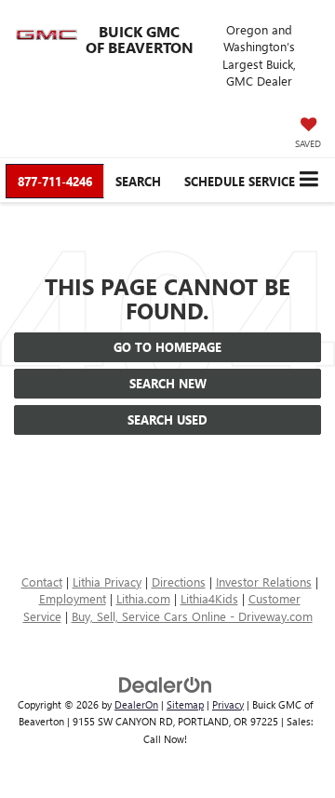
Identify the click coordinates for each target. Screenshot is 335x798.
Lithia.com (143, 598)
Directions (179, 581)
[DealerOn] (165, 683)
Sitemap (185, 704)
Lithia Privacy (107, 581)
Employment (72, 598)
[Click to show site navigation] (308, 180)
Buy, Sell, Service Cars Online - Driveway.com (192, 616)
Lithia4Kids (209, 598)
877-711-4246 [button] (55, 181)
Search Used (167, 419)
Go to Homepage (167, 347)
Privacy (228, 704)
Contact (41, 581)
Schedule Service (239, 181)
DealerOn (136, 704)
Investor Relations (264, 581)
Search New (168, 383)
